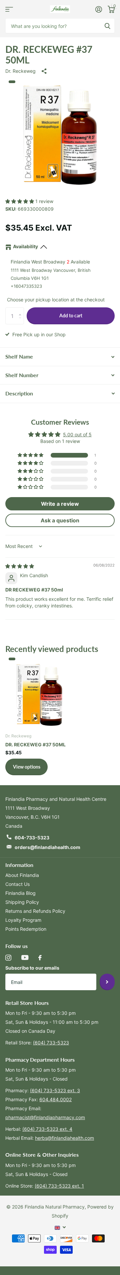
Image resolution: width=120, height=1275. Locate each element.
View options (26, 767)
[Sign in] (98, 9)
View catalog (9, 9)
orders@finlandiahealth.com (47, 847)
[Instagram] (8, 958)
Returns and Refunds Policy (35, 911)
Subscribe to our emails (32, 968)
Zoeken (107, 25)
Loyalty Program (23, 920)
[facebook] (40, 957)
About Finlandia (22, 875)
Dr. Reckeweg (20, 71)
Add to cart (70, 315)
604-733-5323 (32, 837)
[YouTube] (24, 957)
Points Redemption (25, 929)
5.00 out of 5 (77, 434)
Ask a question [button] (60, 520)
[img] (19, 566)
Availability (25, 246)
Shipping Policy (22, 902)
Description (19, 393)
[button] (20, 201)
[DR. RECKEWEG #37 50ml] (39, 693)
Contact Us (17, 884)
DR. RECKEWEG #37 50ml (35, 744)
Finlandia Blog (20, 893)
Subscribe (107, 982)
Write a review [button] (60, 503)
